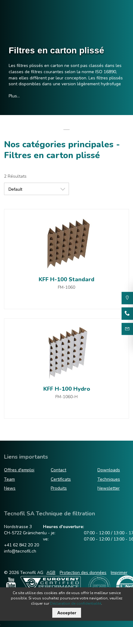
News (9, 488)
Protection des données (83, 573)
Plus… (14, 96)
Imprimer (119, 573)
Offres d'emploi (19, 470)
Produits (59, 488)
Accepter (66, 612)
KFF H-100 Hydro (66, 389)
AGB (50, 573)
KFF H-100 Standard (66, 279)
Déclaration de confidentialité (75, 603)
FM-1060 (66, 287)
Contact (58, 470)
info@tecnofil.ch (20, 551)
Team (9, 479)
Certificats (61, 479)
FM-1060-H (66, 397)
